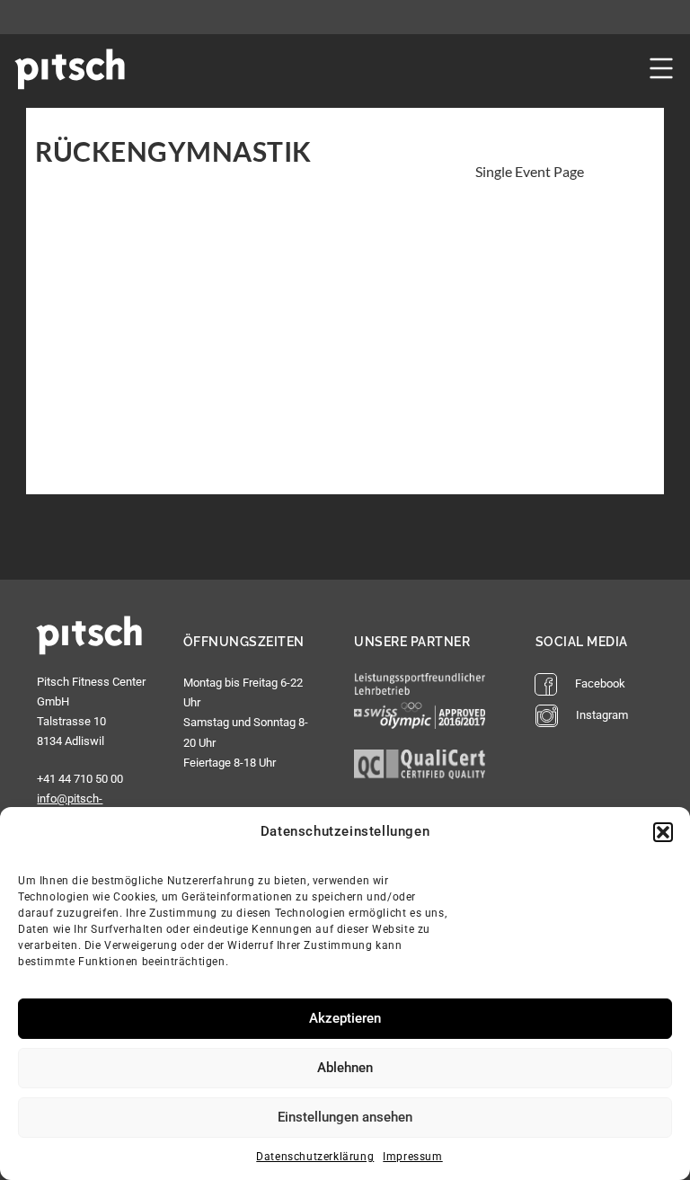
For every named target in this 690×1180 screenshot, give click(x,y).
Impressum (412, 1156)
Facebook (600, 683)
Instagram (602, 715)
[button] (663, 832)
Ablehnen (345, 1068)
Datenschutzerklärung (315, 1156)
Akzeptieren (345, 1018)
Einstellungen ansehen (345, 1117)
